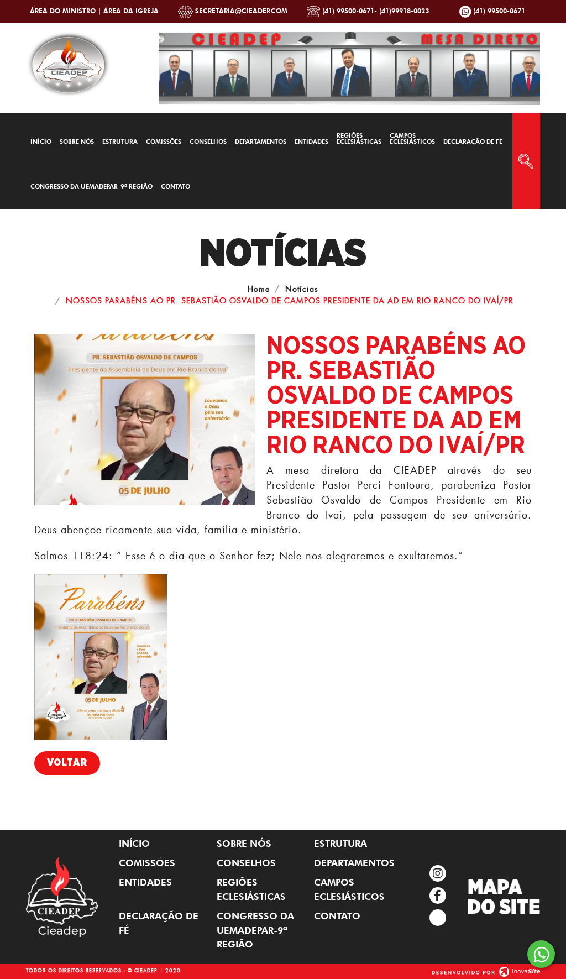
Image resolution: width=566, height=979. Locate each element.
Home (259, 289)
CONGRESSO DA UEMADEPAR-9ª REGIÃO (91, 186)
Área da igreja (131, 11)
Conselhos (208, 141)
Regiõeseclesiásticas (359, 138)
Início (40, 141)
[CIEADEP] (68, 61)
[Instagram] (437, 873)
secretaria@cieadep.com (240, 11)
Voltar (67, 763)
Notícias (301, 289)
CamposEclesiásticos (412, 138)
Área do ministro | (66, 11)
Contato (175, 186)
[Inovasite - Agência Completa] (486, 970)
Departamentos (260, 141)
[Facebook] (437, 895)
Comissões (163, 141)
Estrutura (120, 141)
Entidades (311, 141)
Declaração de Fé (472, 141)
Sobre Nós (77, 141)
